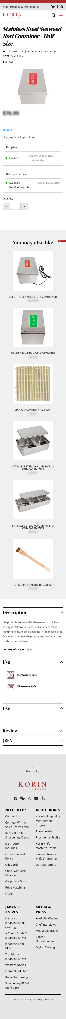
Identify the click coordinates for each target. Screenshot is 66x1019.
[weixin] (22, 798)
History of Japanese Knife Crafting (15, 922)
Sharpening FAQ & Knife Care (17, 985)
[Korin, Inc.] (13, 15)
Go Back (9, 62)
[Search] (53, 15)
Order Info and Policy (15, 856)
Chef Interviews (46, 924)
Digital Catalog (45, 947)
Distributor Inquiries (12, 846)
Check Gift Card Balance (15, 873)
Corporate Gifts (15, 881)
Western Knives (15, 965)
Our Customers (46, 865)
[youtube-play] (36, 798)
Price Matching (15, 887)
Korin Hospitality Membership (21, 6)
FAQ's (9, 894)
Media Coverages (47, 931)
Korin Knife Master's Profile (46, 846)
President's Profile (48, 837)
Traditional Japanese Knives (16, 956)
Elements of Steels (17, 971)
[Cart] (53, 6)
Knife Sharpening (16, 977)
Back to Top (33, 771)
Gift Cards (11, 865)
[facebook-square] (15, 798)
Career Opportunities (45, 939)
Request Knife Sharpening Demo (17, 835)
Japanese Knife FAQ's (15, 946)
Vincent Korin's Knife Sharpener (46, 856)
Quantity (8, 198)
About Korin (44, 831)
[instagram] (29, 798)
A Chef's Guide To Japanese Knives (16, 935)
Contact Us (12, 816)
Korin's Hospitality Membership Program (48, 820)
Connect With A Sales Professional (17, 825)
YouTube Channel (47, 918)
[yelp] (43, 798)
